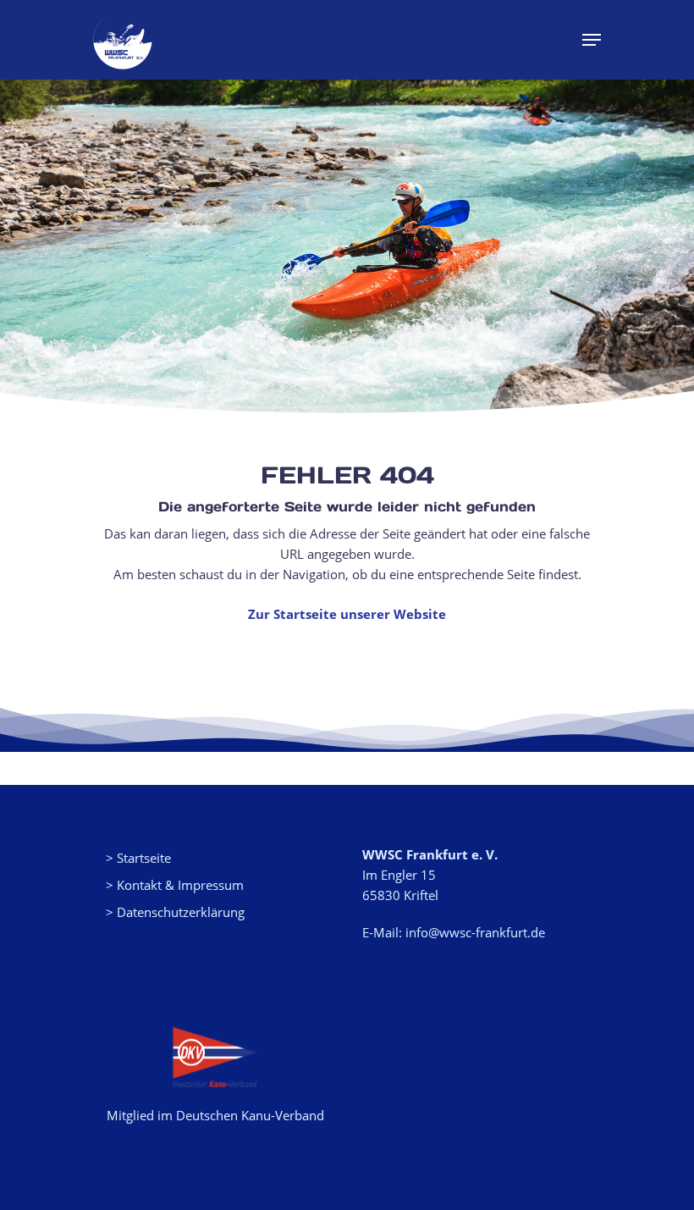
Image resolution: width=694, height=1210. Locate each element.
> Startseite (138, 857)
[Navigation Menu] (591, 39)
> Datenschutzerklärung (175, 911)
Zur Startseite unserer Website (347, 613)
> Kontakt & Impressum (175, 884)
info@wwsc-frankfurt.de (475, 932)
